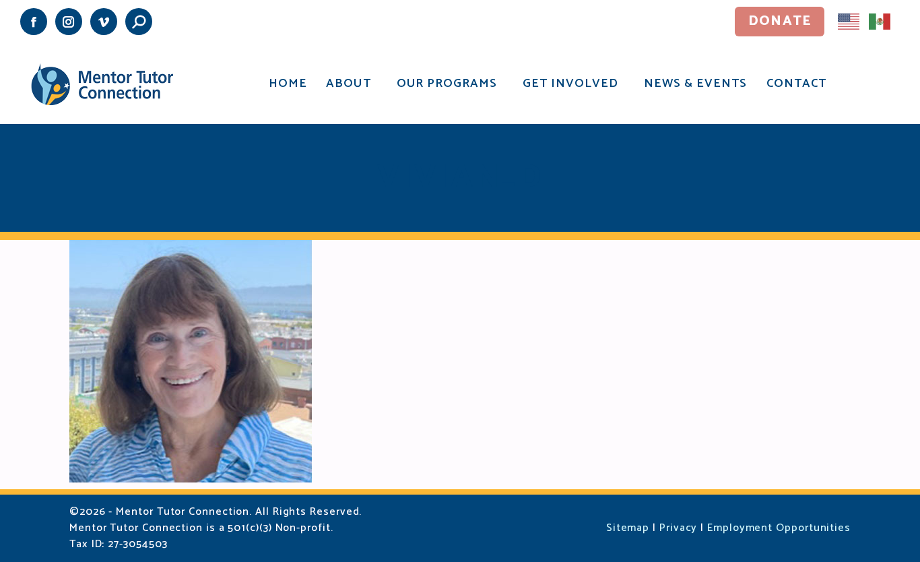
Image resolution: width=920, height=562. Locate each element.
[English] (849, 21)
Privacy (678, 528)
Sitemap (627, 528)
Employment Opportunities (779, 528)
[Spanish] (880, 21)
